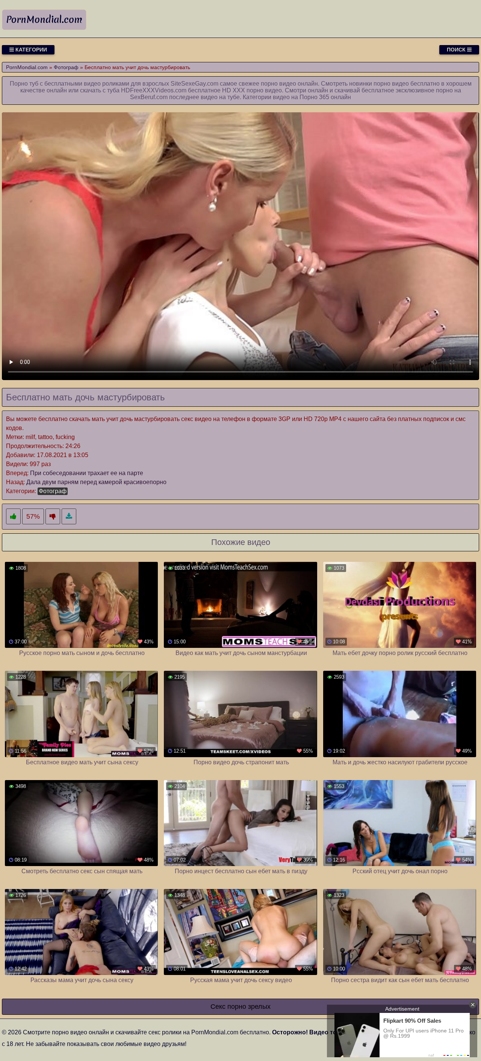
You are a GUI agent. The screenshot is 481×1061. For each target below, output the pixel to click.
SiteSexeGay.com (194, 83)
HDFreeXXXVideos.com (153, 90)
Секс (217, 1006)
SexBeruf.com (149, 97)
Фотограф (53, 491)
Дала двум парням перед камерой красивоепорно (96, 482)
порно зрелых (249, 1006)
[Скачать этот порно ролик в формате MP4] (69, 516)
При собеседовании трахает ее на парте (86, 473)
